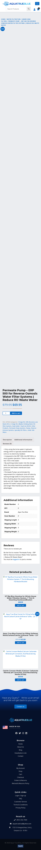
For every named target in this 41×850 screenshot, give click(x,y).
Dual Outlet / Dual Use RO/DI (21, 426)
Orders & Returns (20, 780)
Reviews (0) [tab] (7, 444)
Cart (20, 774)
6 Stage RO (14, 424)
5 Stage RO (21, 422)
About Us (20, 747)
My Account (20, 768)
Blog (20, 750)
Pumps (28, 428)
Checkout (20, 777)
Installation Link (21, 753)
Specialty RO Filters (20, 430)
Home (3, 19)
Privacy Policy (20, 808)
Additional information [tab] (23, 440)
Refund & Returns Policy (20, 783)
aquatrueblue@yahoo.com (22, 824)
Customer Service (20, 802)
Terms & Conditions (20, 805)
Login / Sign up (20, 796)
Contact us (20, 706)
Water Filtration (13, 19)
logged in (16, 559)
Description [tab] (7, 440)
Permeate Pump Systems (17, 428)
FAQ (20, 799)
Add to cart (16, 413)
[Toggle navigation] (37, 3)
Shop (20, 771)
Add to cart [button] (20, 605)
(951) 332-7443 (22, 820)
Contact (20, 756)
